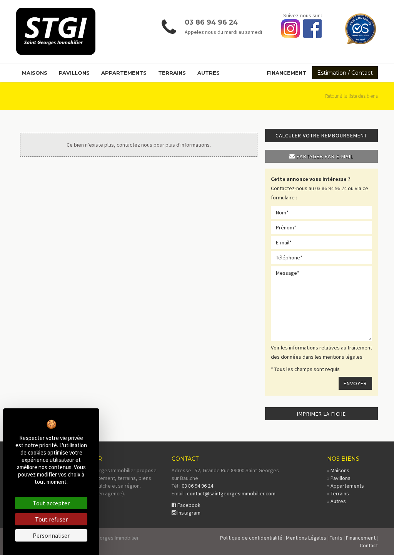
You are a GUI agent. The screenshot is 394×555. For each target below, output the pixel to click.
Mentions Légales (306, 537)
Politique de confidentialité (251, 537)
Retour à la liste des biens (351, 95)
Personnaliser (51, 535)
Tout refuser (51, 519)
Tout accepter (51, 503)
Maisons (34, 73)
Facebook (188, 505)
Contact (369, 545)
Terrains (172, 73)
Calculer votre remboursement (321, 135)
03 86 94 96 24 (211, 22)
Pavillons (74, 73)
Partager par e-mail (324, 156)
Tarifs (336, 537)
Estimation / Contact (345, 72)
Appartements (124, 73)
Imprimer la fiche (321, 413)
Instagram (188, 512)
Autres (208, 73)
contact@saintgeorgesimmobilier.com (231, 493)
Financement (286, 73)
